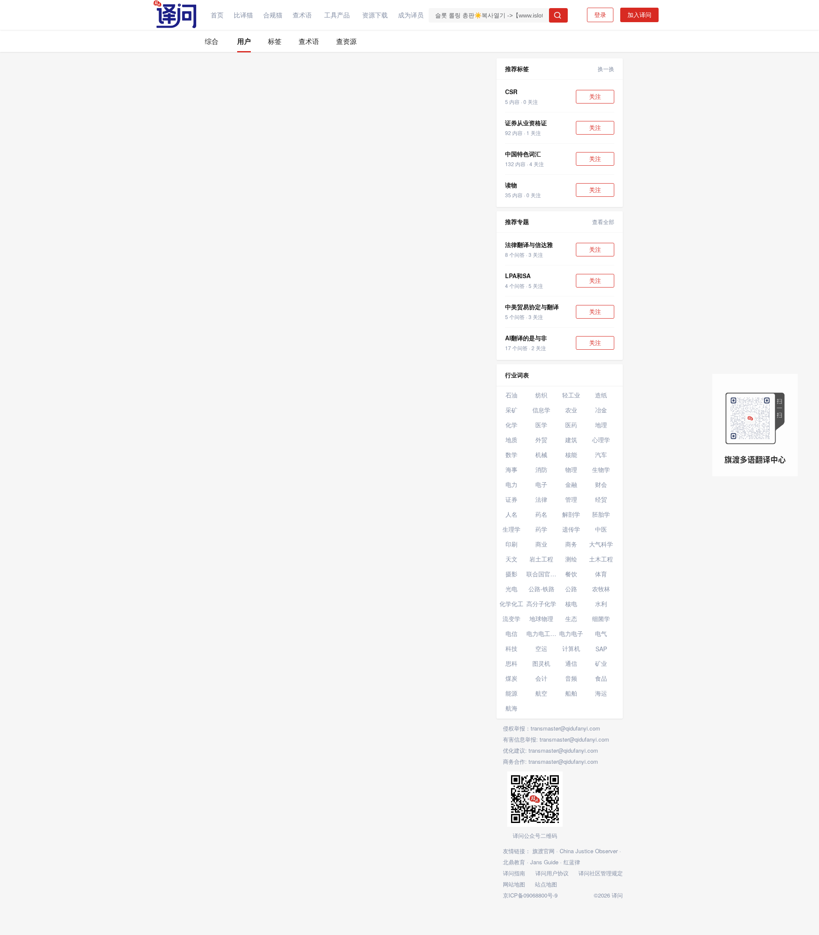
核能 (571, 454)
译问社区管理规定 (600, 873)
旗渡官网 (543, 851)
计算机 (571, 648)
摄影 (511, 574)
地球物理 (541, 618)
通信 (571, 663)
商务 (571, 544)
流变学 (511, 618)
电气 (601, 633)
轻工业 (571, 395)
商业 (541, 544)
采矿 (511, 410)
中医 (601, 529)
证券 (511, 499)
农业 (571, 410)
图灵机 (541, 663)
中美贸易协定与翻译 (532, 306)
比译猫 (243, 14)
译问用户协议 (552, 873)
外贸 (541, 439)
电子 (541, 484)
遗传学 (571, 529)
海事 (511, 469)
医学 (541, 424)
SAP (601, 648)
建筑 (571, 439)
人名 (511, 514)
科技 (511, 648)
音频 (571, 678)
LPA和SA (518, 275)
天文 (511, 559)
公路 (571, 588)
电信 (511, 633)
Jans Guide (544, 862)
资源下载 (375, 14)
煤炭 (511, 678)
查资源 (346, 41)
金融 (571, 484)
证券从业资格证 (526, 122)
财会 (601, 484)
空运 (541, 648)
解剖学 (571, 514)
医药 (571, 424)
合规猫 (272, 14)
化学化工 (511, 603)
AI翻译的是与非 (526, 338)
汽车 (601, 454)
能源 (511, 693)
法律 (541, 499)
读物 (511, 185)
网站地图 (514, 884)
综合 (211, 41)
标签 (275, 41)
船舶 (571, 693)
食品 (601, 678)
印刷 (511, 544)
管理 (571, 499)
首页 (217, 14)
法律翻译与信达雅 (529, 244)
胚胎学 (601, 514)
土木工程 (601, 559)
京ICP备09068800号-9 (530, 895)
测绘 (571, 559)
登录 (600, 15)
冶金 (601, 410)
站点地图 (546, 884)
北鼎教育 (514, 862)
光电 (511, 588)
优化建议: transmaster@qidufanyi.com (550, 750)
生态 (571, 618)
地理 (601, 424)
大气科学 (601, 544)
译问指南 (514, 873)
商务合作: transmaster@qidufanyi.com (550, 761)
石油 (511, 395)
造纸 (601, 395)
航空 (541, 693)
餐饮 (571, 574)
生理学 (511, 529)
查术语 (302, 14)
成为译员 (411, 14)
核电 (571, 603)
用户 (244, 41)
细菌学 (601, 618)
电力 (511, 484)
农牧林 (601, 588)
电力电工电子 (541, 633)
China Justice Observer (589, 851)
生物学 (601, 469)
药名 (541, 514)
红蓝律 (571, 862)
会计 (541, 678)
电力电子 (571, 633)
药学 (541, 529)
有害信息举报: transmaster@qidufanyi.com (556, 739)
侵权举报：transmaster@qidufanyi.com (551, 728)
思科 (511, 663)
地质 (511, 439)
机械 (541, 454)
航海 (511, 708)
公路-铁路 (542, 588)
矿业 (601, 663)
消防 (541, 469)
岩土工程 (541, 559)
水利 (601, 603)
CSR (511, 91)
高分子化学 (541, 603)
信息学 (541, 410)
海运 (601, 693)
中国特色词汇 (523, 154)
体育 (601, 574)
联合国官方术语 (541, 574)
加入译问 (639, 15)
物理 (571, 469)
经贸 (601, 499)
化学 (511, 424)
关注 (595, 96)
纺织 (541, 395)
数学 (511, 454)
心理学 (601, 439)
